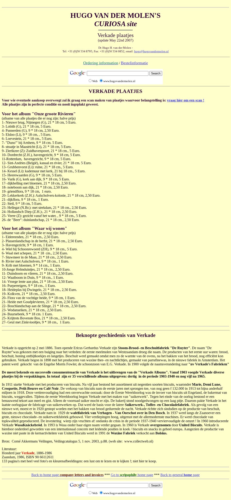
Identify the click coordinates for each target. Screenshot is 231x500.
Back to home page (67, 475)
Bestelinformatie (134, 63)
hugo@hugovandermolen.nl (151, 51)
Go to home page (132, 475)
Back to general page (180, 475)
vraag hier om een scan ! (185, 100)
